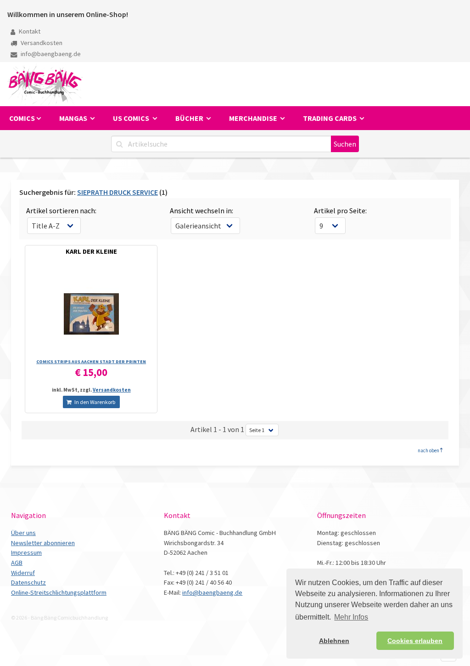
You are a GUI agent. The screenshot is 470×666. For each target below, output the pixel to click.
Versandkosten (40, 43)
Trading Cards (330, 118)
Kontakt (28, 31)
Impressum (26, 552)
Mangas (74, 118)
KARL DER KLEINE (91, 251)
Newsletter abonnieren (43, 543)
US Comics (132, 118)
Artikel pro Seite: (340, 210)
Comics (22, 118)
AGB (16, 562)
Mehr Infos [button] (351, 617)
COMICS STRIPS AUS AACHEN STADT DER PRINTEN (91, 361)
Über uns (23, 533)
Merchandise (254, 118)
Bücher (190, 118)
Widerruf (23, 573)
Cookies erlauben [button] (414, 640)
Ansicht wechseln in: (201, 210)
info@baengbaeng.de (50, 54)
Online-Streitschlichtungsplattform (58, 592)
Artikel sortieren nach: (61, 210)
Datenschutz (28, 582)
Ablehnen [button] (334, 640)
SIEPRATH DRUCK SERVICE (117, 192)
